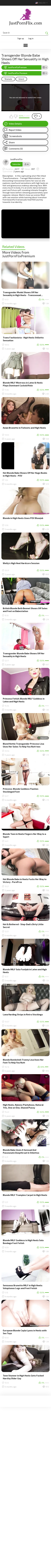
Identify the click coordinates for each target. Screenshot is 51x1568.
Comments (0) (16, 148)
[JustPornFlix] (6, 162)
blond (21, 79)
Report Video (15, 130)
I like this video (11, 116)
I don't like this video (15, 116)
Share (12, 142)
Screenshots (15, 136)
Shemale (8, 79)
